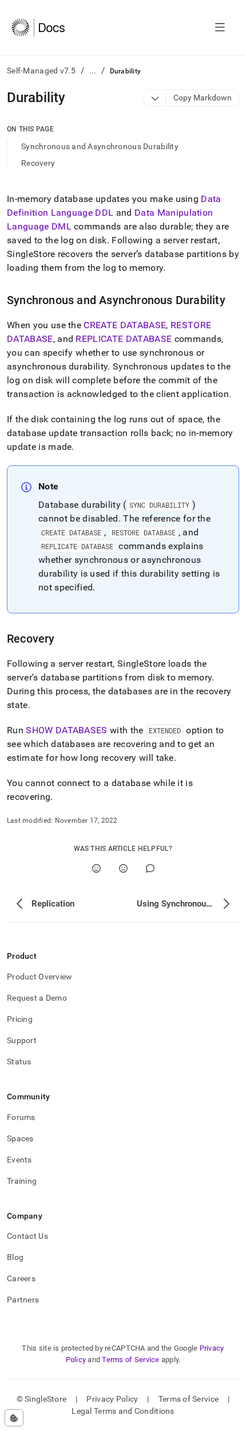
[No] (123, 868)
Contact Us (27, 1236)
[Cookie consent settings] (14, 1417)
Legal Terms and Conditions (123, 1411)
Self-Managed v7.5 (41, 70)
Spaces (20, 1138)
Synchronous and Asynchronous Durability (99, 146)
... (93, 70)
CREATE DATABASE (125, 325)
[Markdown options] (155, 98)
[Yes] (96, 868)
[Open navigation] (220, 27)
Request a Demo (37, 997)
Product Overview (39, 976)
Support (22, 1040)
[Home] (38, 27)
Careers (21, 1278)
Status (19, 1061)
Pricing (20, 1019)
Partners (23, 1299)
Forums (21, 1117)
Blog (15, 1257)
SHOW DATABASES (66, 730)
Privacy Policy (112, 1398)
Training (22, 1180)
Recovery (38, 163)
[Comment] (150, 868)
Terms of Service (130, 1359)
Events (19, 1159)
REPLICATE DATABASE (124, 338)
